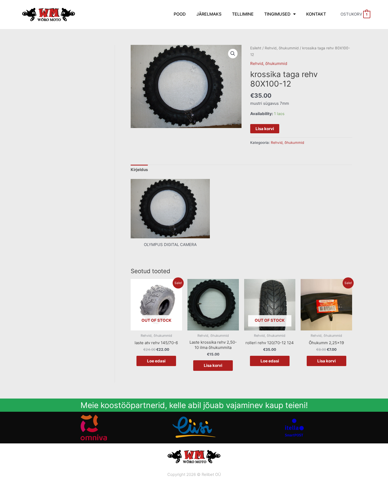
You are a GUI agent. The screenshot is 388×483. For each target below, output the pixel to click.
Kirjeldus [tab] (139, 169)
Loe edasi (156, 360)
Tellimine (243, 14)
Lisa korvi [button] (213, 365)
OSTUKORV (354, 14)
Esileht (255, 48)
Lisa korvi (264, 128)
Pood (180, 14)
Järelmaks (208, 14)
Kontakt (316, 14)
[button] (233, 53)
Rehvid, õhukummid (282, 48)
